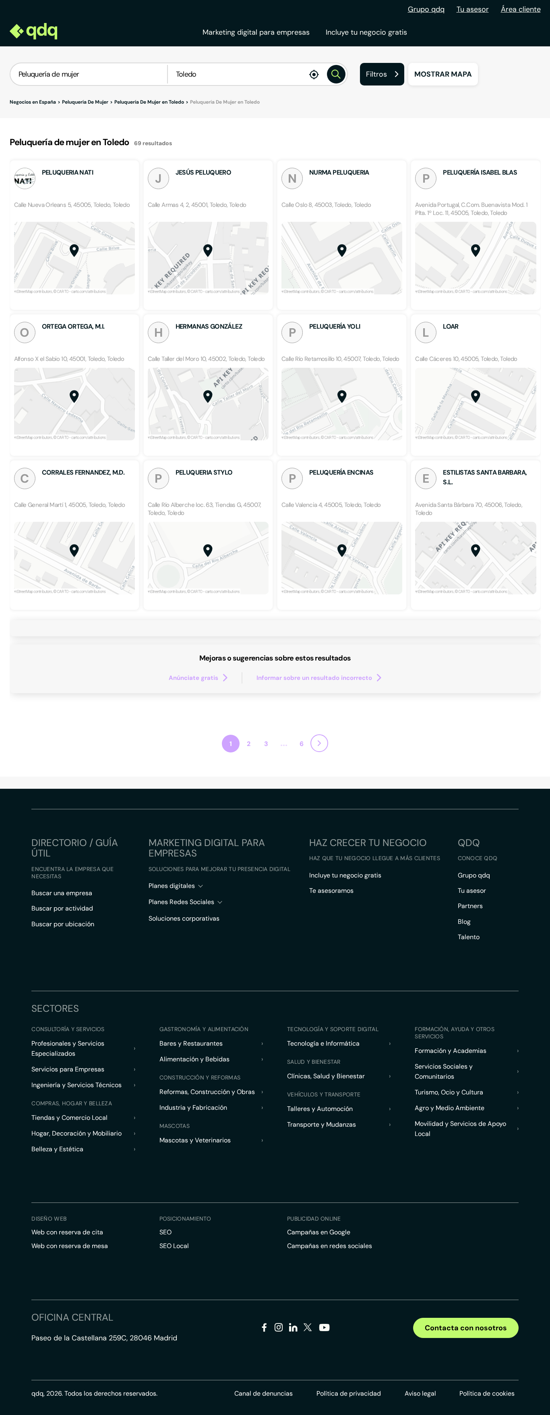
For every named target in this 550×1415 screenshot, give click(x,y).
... (283, 742)
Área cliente (521, 9)
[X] (308, 1329)
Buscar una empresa (61, 893)
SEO (165, 1232)
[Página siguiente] (319, 743)
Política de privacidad (348, 1393)
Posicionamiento (185, 1218)
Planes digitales (172, 886)
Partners (470, 906)
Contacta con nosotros (466, 1328)
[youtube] (324, 1330)
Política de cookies (487, 1393)
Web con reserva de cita (67, 1232)
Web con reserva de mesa (69, 1246)
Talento (469, 937)
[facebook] (264, 1329)
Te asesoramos (331, 890)
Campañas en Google (318, 1232)
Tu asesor (473, 9)
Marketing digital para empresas (256, 32)
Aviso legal (420, 1393)
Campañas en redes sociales (329, 1246)
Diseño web (48, 1218)
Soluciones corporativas (184, 918)
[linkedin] (293, 1329)
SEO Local (174, 1246)
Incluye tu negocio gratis (366, 32)
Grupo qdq (426, 9)
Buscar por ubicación (62, 924)
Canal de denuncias (263, 1393)
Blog (464, 921)
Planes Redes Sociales (181, 902)
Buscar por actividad (62, 908)
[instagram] (279, 1329)
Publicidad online (314, 1218)
